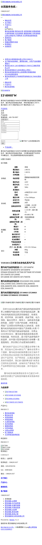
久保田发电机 (10, 33)
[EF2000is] (9, 399)
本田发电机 (28, 31)
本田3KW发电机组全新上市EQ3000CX (19, 59)
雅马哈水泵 (19, 31)
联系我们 (8, 44)
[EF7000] (8, 392)
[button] (30, 141)
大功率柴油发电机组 (30, 35)
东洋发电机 (19, 33)
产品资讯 (4, 109)
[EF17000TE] (10, 402)
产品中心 (8, 25)
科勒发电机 (36, 31)
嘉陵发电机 (28, 33)
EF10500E (17, 395)
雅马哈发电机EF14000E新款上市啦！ (18, 70)
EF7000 (14, 392)
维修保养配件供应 (11, 42)
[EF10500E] (9, 395)
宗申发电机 (36, 33)
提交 (3, 143)
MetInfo (12, 520)
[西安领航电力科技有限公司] (21, 2)
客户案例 (8, 40)
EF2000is (16, 399)
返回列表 (4, 383)
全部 (6, 27)
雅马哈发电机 (10, 31)
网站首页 (8, 20)
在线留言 (8, 46)
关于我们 (8, 23)
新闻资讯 (8, 38)
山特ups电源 (9, 35)
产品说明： (9, 147)
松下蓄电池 (18, 35)
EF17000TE (19, 402)
